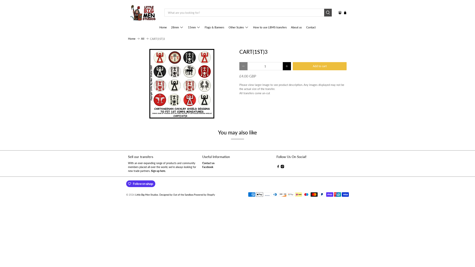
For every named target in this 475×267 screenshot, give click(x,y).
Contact (311, 27)
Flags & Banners (214, 27)
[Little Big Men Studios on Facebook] (278, 167)
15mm (192, 27)
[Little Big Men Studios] (143, 12)
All (142, 38)
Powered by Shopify (204, 194)
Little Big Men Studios (146, 194)
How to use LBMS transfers (270, 27)
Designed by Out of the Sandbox (176, 194)
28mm (175, 27)
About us (296, 27)
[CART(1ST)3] (182, 83)
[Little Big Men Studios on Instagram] (282, 167)
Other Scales (236, 27)
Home (163, 27)
